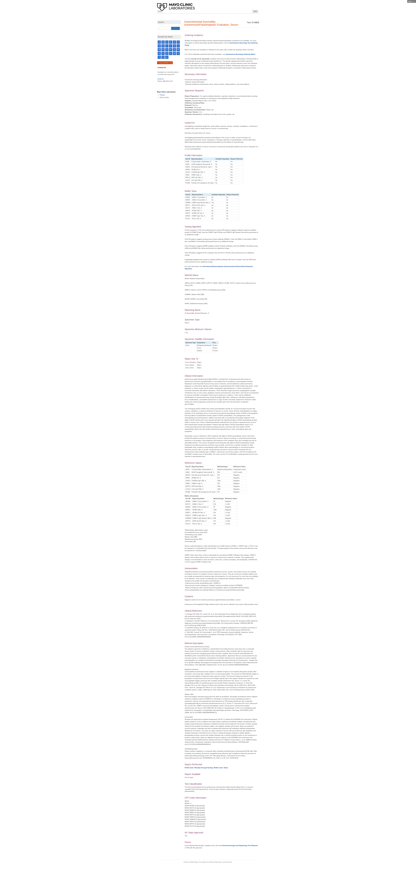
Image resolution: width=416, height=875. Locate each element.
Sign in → (411, 1)
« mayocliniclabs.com (165, 63)
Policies (162, 95)
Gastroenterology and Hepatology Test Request (240, 845)
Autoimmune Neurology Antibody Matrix (240, 54)
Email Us (161, 79)
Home (160, 11)
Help (255, 11)
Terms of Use (164, 97)
